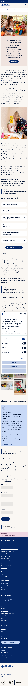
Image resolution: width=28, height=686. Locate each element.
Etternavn (4, 492)
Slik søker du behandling (14, 247)
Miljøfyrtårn (4, 568)
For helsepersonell (5, 556)
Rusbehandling (5, 558)
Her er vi (3, 604)
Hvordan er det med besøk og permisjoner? (11, 233)
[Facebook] (2, 545)
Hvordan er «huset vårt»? (10, 204)
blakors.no (3, 1)
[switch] (24, 343)
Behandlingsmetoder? (9, 240)
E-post (3, 501)
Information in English (6, 676)
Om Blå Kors (4, 608)
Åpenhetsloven (5, 671)
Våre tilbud (4, 606)
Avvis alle (14, 371)
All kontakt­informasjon (9, 642)
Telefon (4, 509)
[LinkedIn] (8, 600)
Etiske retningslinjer (6, 565)
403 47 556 (4, 657)
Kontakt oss (14, 61)
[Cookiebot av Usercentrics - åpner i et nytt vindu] (20, 314)
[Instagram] (5, 600)
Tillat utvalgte (14, 366)
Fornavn (4, 484)
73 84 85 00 (4, 576)
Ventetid (3, 563)
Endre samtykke (7, 444)
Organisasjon (4, 611)
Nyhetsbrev (4, 620)
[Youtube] (11, 600)
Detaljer (22, 358)
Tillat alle (14, 362)
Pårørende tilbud (5, 560)
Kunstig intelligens (5, 622)
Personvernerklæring (6, 674)
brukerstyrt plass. (6, 80)
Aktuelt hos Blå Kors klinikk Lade (9, 549)
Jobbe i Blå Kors (5, 615)
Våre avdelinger (5, 553)
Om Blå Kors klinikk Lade (7, 551)
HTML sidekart (4, 625)
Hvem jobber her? (8, 211)
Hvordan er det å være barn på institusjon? (12, 218)
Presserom (3, 618)
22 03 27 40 (4, 633)
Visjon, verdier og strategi (7, 613)
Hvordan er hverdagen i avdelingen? (10, 225)
